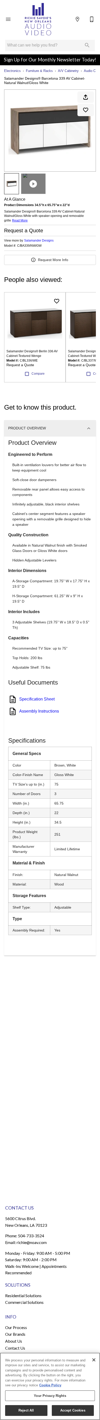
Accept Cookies (72, 1410)
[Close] (93, 1360)
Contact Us (15, 1347)
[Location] (77, 19)
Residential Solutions (23, 1295)
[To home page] (38, 19)
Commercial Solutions (24, 1302)
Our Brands (15, 1334)
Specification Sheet (37, 699)
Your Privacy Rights (50, 1396)
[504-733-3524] (92, 19)
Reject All (26, 1410)
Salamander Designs (39, 240)
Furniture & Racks (39, 71)
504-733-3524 (31, 1235)
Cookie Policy (50, 1385)
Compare (38, 373)
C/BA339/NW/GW (29, 245)
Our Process (16, 1327)
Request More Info (53, 260)
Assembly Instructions (39, 711)
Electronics (12, 71)
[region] (50, 1386)
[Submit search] (87, 45)
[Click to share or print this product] (85, 97)
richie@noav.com (32, 1242)
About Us (13, 1341)
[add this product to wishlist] (85, 110)
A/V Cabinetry (68, 71)
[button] (8, 19)
